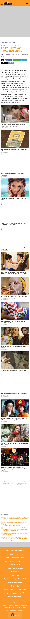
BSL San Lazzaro (11, 42)
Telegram (24, 60)
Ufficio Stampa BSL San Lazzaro (10, 54)
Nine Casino (15, 586)
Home (3, 42)
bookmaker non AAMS (15, 554)
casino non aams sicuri (15, 558)
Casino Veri (15, 575)
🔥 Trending (4, 514)
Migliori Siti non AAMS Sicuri (15, 589)
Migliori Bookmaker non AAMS (15, 593)
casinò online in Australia (15, 568)
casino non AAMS (15, 582)
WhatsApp (16, 60)
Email (11, 62)
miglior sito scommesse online (15, 561)
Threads (5, 62)
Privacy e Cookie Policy (15, 551)
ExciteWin (15, 572)
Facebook (9, 60)
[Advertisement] (15, 22)
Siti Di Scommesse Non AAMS (15, 579)
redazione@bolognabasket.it (17, 610)
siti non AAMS (15, 565)
